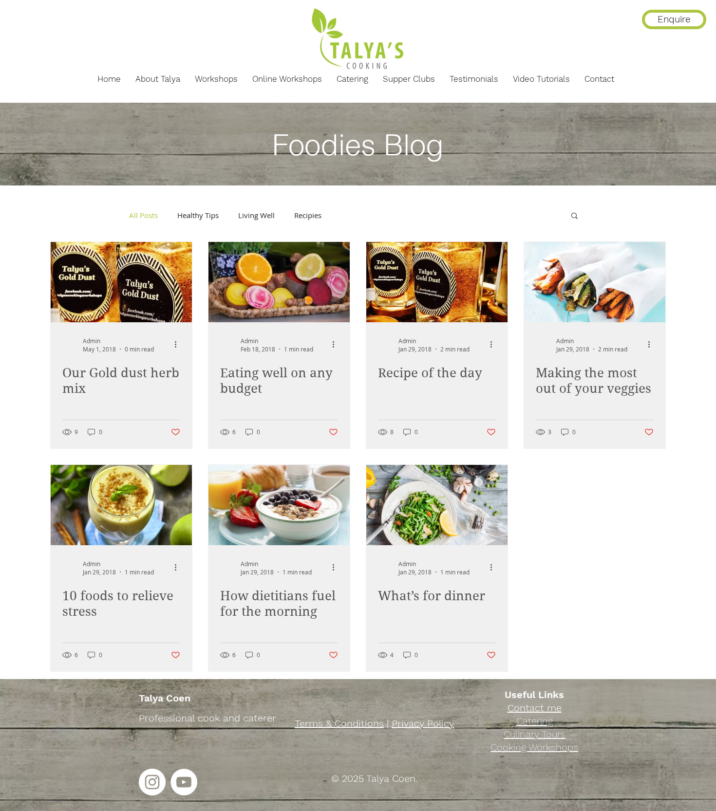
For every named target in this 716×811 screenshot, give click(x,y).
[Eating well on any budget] (279, 282)
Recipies (307, 215)
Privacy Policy (423, 723)
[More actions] (179, 344)
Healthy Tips (198, 215)
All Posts (143, 215)
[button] (574, 216)
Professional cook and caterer (207, 718)
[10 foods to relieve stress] (121, 505)
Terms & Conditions (339, 723)
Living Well (256, 215)
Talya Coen (164, 698)
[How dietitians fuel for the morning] (279, 505)
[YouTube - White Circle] (183, 782)
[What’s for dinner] (437, 505)
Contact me (535, 708)
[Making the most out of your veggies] (594, 282)
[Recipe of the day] (437, 282)
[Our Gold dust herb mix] (121, 282)
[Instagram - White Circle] (152, 782)
